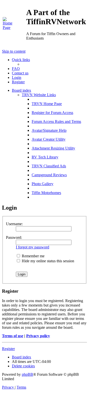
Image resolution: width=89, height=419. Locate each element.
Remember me (32, 256)
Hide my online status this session (47, 261)
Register (8, 349)
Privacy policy (38, 336)
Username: (14, 224)
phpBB (27, 374)
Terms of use (12, 336)
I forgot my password (32, 247)
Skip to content (13, 51)
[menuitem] (7, 27)
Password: (14, 237)
